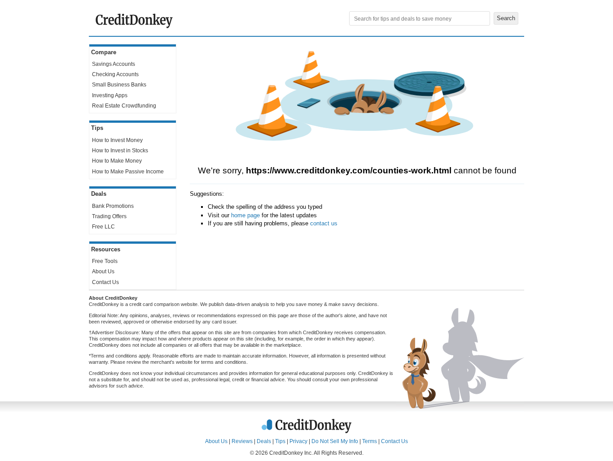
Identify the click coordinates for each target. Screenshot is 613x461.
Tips (280, 441)
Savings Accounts (113, 64)
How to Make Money (117, 161)
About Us (103, 271)
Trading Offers (109, 216)
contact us (323, 223)
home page (245, 215)
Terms (369, 441)
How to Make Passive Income (128, 171)
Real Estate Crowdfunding (124, 106)
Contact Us (105, 282)
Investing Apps (109, 95)
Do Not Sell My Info (334, 441)
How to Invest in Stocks (120, 150)
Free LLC (103, 227)
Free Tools (105, 261)
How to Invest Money (117, 140)
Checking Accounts (115, 74)
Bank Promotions (113, 206)
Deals (264, 441)
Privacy (298, 441)
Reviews (242, 441)
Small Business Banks (119, 85)
